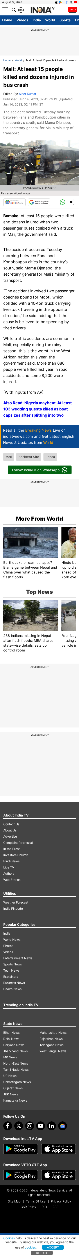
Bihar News (11, 1032)
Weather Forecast (15, 902)
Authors (8, 873)
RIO (44, 1207)
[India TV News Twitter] (71, 2)
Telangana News (51, 1045)
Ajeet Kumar (27, 94)
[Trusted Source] (39, 202)
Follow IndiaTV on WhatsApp (36, 470)
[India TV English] (43, 10)
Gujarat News (13, 1088)
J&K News (10, 1094)
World (50, 20)
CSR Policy (28, 1207)
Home (7, 20)
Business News (14, 983)
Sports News (12, 964)
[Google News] (14, 202)
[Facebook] (7, 1125)
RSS (55, 1207)
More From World (39, 518)
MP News (10, 1057)
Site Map (14, 1201)
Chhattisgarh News (17, 1082)
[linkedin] (51, 1125)
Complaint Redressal (18, 842)
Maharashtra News (53, 1032)
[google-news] (62, 1125)
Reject (41, 1253)
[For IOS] (58, 1175)
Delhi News (11, 1039)
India (37, 20)
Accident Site (28, 457)
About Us (9, 830)
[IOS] (56, 2)
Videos (22, 20)
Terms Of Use (35, 1201)
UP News (9, 1076)
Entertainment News (17, 958)
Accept (53, 1247)
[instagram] (29, 1125)
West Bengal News (53, 1051)
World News (11, 939)
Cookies (9, 1238)
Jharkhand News (15, 1051)
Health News (12, 989)
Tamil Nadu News (16, 1069)
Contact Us (11, 824)
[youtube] (40, 1125)
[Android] (60, 2)
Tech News (11, 970)
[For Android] (20, 1175)
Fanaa (50, 457)
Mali (8, 457)
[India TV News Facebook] (66, 2)
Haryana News (13, 1045)
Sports (65, 20)
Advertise (10, 836)
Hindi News (11, 861)
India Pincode (13, 908)
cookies (30, 1247)
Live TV (8, 867)
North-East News (15, 1063)
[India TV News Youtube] (75, 2)
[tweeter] (18, 1125)
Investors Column (15, 855)
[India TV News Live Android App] (20, 1149)
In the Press (11, 849)
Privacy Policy (61, 1201)
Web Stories (11, 879)
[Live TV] (72, 10)
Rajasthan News (51, 1039)
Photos (8, 946)
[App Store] (58, 1149)
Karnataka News (15, 1100)
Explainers (10, 976)
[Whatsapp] (62, 202)
